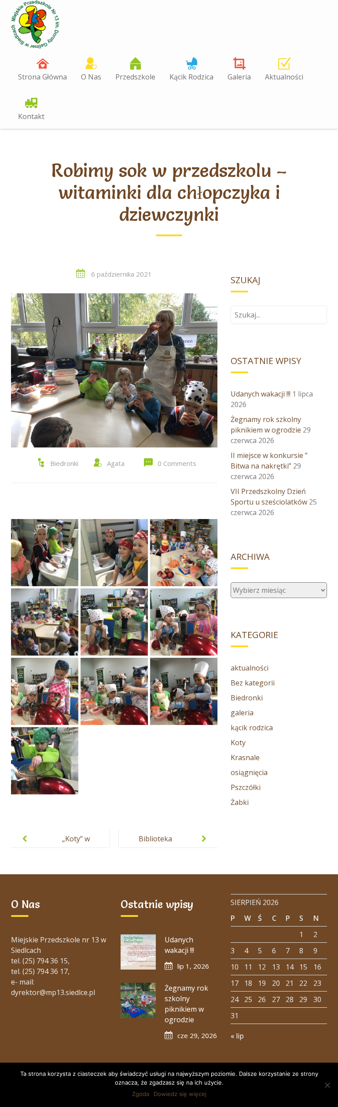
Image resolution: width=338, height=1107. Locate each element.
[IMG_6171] (183, 552)
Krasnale (245, 757)
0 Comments (177, 463)
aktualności (249, 668)
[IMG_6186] (183, 622)
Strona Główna (42, 77)
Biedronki (64, 463)
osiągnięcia (249, 772)
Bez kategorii (253, 683)
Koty (238, 742)
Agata (116, 463)
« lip (237, 1036)
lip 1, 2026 (193, 966)
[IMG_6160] (44, 552)
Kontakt (31, 116)
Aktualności (284, 77)
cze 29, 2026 (197, 1035)
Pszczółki (246, 787)
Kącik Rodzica (191, 77)
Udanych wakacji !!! (260, 394)
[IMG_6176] (44, 622)
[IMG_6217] (44, 760)
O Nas (91, 77)
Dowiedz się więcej (180, 1093)
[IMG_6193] (114, 691)
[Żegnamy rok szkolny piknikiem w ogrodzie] (138, 1000)
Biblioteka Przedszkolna (161, 846)
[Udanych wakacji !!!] (138, 952)
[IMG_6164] (114, 552)
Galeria (239, 77)
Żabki (240, 802)
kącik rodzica (252, 727)
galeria (242, 713)
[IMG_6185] (114, 622)
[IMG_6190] (44, 691)
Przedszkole (135, 77)
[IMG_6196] (183, 691)
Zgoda (140, 1093)
